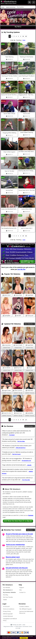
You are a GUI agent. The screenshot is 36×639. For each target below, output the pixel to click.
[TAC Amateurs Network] (8, 2)
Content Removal (8, 616)
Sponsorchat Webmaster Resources (26, 612)
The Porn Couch (16, 454)
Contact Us (22, 592)
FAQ (20, 590)
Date (24, 40)
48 (26, 36)
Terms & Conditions (8, 609)
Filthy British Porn (20, 447)
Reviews (30, 515)
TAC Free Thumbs (8, 597)
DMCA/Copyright (8, 614)
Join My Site (21, 269)
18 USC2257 (6, 606)
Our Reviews (6, 587)
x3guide (29, 465)
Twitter (5, 599)
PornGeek (12, 435)
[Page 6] (23, 36)
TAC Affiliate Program (25, 609)
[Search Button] (29, 2)
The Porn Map (21, 441)
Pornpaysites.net (26, 460)
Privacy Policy (15, 638)
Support (21, 587)
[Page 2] (20, 36)
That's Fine (23, 638)
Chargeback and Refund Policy (10, 619)
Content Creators (24, 606)
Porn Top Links (26, 480)
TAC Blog (5, 595)
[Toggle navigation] (33, 2)
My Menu (18, 27)
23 (26, 420)
